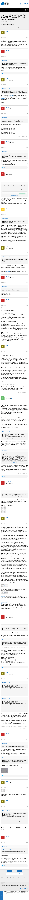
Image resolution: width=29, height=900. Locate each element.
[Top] (25, 886)
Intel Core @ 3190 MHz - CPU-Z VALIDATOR (14, 415)
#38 (27, 787)
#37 (27, 739)
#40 (27, 842)
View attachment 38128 (7, 849)
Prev (10, 871)
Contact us (3, 885)
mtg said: (4, 450)
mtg (7, 208)
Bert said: (4, 60)
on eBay (8, 271)
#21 (27, 37)
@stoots (3, 596)
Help (20, 885)
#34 (27, 523)
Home (23, 885)
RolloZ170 (8, 50)
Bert (7, 31)
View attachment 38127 (7, 822)
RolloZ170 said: (5, 88)
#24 (27, 113)
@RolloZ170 (4, 603)
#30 (27, 305)
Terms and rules (9, 885)
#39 (27, 806)
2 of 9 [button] (14, 871)
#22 (27, 56)
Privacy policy (16, 885)
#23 (27, 84)
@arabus (11, 95)
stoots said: (4, 218)
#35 (27, 621)
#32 (27, 403)
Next (19, 871)
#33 (27, 487)
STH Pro (2, 883)
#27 (27, 214)
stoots (3, 21)
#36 (27, 678)
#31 (27, 351)
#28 (27, 252)
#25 (27, 147)
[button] (2, 10)
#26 (27, 179)
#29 (27, 282)
